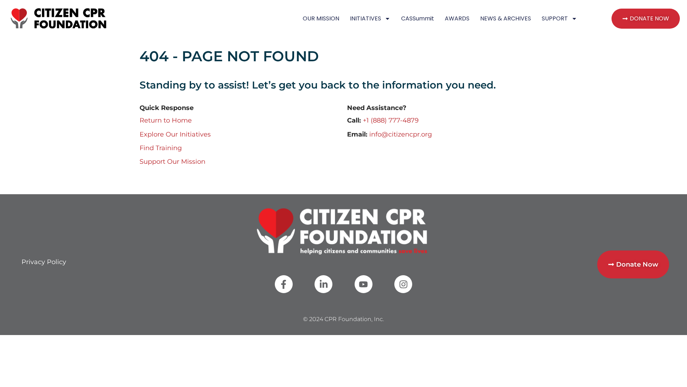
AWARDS (457, 18)
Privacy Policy (43, 262)
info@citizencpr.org (400, 134)
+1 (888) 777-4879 (391, 120)
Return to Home (166, 120)
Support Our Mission (172, 162)
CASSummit (417, 18)
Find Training (161, 148)
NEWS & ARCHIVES (505, 18)
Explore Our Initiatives (175, 134)
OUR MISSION (321, 18)
